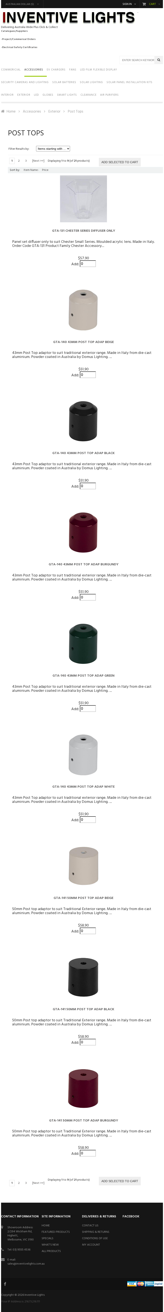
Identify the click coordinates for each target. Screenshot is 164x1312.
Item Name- (31, 170)
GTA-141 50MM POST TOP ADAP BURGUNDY (83, 1120)
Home (11, 111)
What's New (50, 1244)
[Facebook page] (5, 1284)
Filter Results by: (19, 149)
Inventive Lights (35, 1295)
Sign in (127, 4)
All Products (51, 1251)
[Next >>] (38, 160)
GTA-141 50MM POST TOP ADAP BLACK (83, 1009)
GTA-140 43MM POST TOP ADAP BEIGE (83, 342)
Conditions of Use (95, 1238)
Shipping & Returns (95, 1232)
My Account (91, 1244)
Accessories (32, 111)
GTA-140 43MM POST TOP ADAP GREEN (83, 676)
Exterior (54, 111)
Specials (47, 1238)
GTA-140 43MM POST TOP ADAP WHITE (83, 787)
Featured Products (56, 1232)
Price (45, 170)
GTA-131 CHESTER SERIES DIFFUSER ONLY (83, 231)
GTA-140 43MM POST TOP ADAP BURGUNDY (84, 564)
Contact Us (90, 1225)
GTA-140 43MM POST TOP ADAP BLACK (83, 453)
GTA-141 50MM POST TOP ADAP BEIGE (83, 898)
